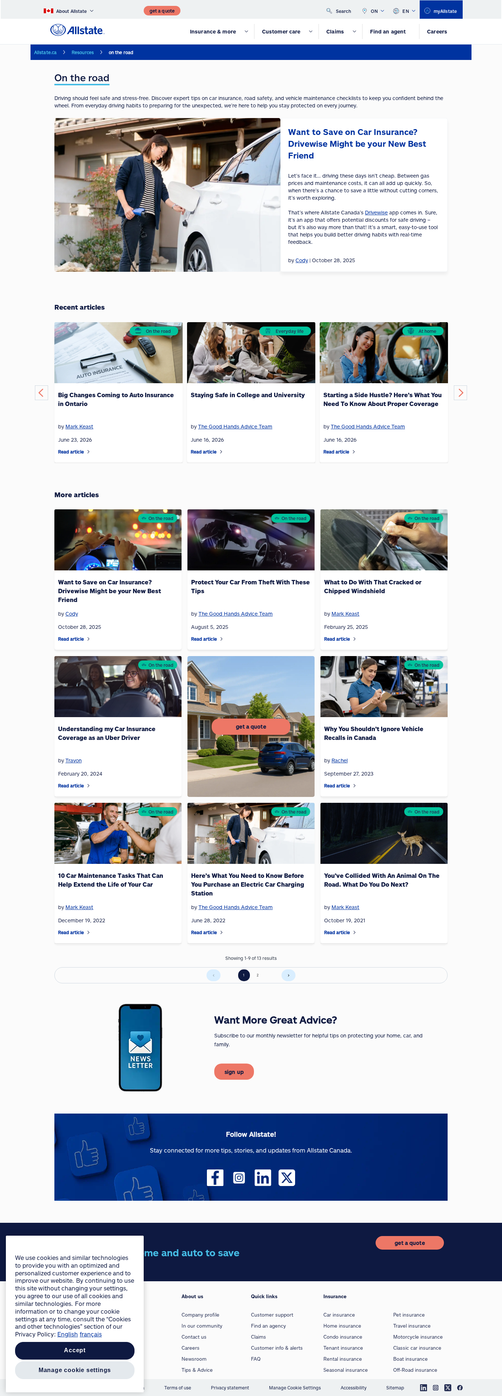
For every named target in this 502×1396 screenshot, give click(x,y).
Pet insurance (409, 1315)
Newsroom (194, 1359)
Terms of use (177, 1387)
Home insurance (342, 1326)
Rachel (339, 760)
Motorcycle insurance (418, 1337)
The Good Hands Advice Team (235, 426)
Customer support (272, 1315)
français (91, 1334)
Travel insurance (412, 1326)
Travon (73, 760)
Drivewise (376, 212)
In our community (202, 1326)
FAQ (256, 1359)
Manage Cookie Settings (295, 1387)
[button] (41, 392)
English (67, 1334)
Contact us (194, 1337)
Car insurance (339, 1315)
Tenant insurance (343, 1348)
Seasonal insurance (345, 1370)
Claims (258, 1337)
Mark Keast (79, 426)
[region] (75, 1314)
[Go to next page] (288, 975)
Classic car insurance (417, 1348)
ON (374, 11)
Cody (71, 613)
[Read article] (88, 451)
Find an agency (268, 1326)
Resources (83, 52)
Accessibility (353, 1387)
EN (405, 11)
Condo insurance (342, 1337)
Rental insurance (342, 1359)
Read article (71, 451)
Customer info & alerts (277, 1348)
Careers (191, 1348)
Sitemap (395, 1387)
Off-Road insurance (415, 1370)
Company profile (200, 1315)
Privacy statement (230, 1387)
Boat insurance (410, 1359)
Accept (75, 1350)
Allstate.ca (45, 52)
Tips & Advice (197, 1370)
